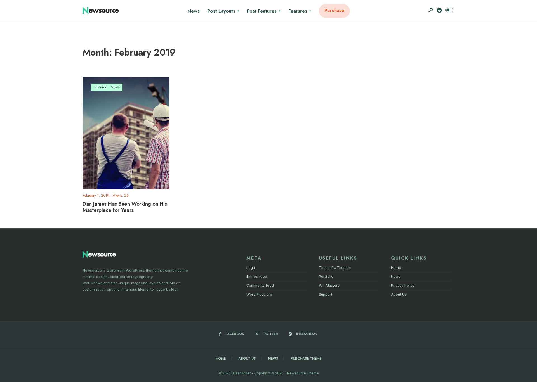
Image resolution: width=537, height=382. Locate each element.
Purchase (334, 10)
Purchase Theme (306, 358)
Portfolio (326, 276)
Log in (251, 267)
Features (297, 11)
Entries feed (256, 276)
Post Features (262, 11)
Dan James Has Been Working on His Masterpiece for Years (125, 207)
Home (396, 267)
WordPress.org (259, 294)
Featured (100, 87)
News (193, 11)
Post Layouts (221, 11)
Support (325, 294)
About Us (399, 294)
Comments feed (260, 285)
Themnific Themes (335, 267)
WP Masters (329, 285)
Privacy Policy (402, 285)
